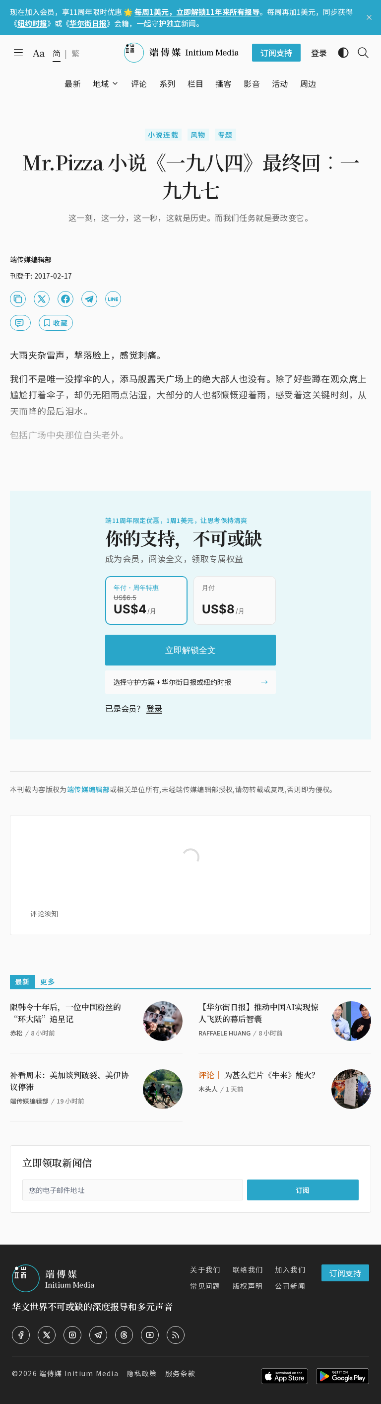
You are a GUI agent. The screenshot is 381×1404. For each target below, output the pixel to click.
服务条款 (180, 1373)
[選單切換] (115, 83)
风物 (198, 135)
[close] (369, 17)
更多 (48, 981)
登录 (154, 708)
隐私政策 (142, 1373)
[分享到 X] (42, 299)
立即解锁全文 (190, 650)
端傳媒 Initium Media (79, 1373)
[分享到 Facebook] (65, 299)
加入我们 (290, 1269)
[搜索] (359, 53)
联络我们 (248, 1269)
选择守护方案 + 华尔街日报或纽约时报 (172, 682)
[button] (101, 83)
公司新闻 (290, 1286)
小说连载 (163, 135)
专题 (225, 135)
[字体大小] (39, 53)
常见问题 (205, 1286)
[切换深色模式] (339, 53)
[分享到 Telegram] (89, 299)
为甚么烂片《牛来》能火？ (258, 1075)
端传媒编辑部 (88, 789)
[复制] (18, 299)
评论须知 (44, 913)
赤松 (16, 1032)
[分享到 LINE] (113, 299)
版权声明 (248, 1286)
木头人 (208, 1089)
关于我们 (205, 1269)
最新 (22, 981)
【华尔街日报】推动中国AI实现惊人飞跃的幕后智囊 (258, 1013)
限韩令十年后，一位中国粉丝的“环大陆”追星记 (65, 1013)
